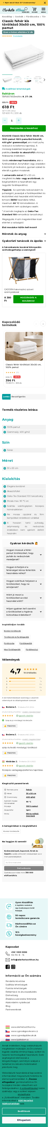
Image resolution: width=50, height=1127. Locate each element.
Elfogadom (24, 1120)
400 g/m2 (30, 797)
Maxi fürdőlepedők (12, 649)
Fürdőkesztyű (32, 649)
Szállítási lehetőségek (18, 89)
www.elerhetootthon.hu (23, 1027)
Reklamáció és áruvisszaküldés (21, 992)
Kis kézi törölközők (12, 631)
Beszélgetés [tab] (19, 396)
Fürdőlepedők (26, 643)
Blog (8, 1006)
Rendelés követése (15, 981)
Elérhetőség (12, 995)
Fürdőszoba (9, 643)
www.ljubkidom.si (19, 1039)
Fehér (29, 790)
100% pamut (32, 806)
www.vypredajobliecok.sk (23, 1035)
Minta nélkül (32, 814)
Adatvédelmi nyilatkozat (18, 1002)
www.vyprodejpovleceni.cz (24, 1031)
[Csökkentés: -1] (5, 121)
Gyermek (30, 816)
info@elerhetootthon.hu (25, 959)
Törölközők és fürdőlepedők (16, 637)
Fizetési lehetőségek (16, 988)
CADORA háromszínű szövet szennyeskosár (18, 290)
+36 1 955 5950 (19, 952)
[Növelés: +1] (19, 121)
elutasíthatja (24, 1094)
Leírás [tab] (6, 396)
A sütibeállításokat (29, 1088)
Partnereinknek (13, 1009)
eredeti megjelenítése (31, 712)
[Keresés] (25, 9)
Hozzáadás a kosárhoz (24, 128)
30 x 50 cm (31, 793)
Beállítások (24, 1111)
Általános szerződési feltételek (21, 999)
